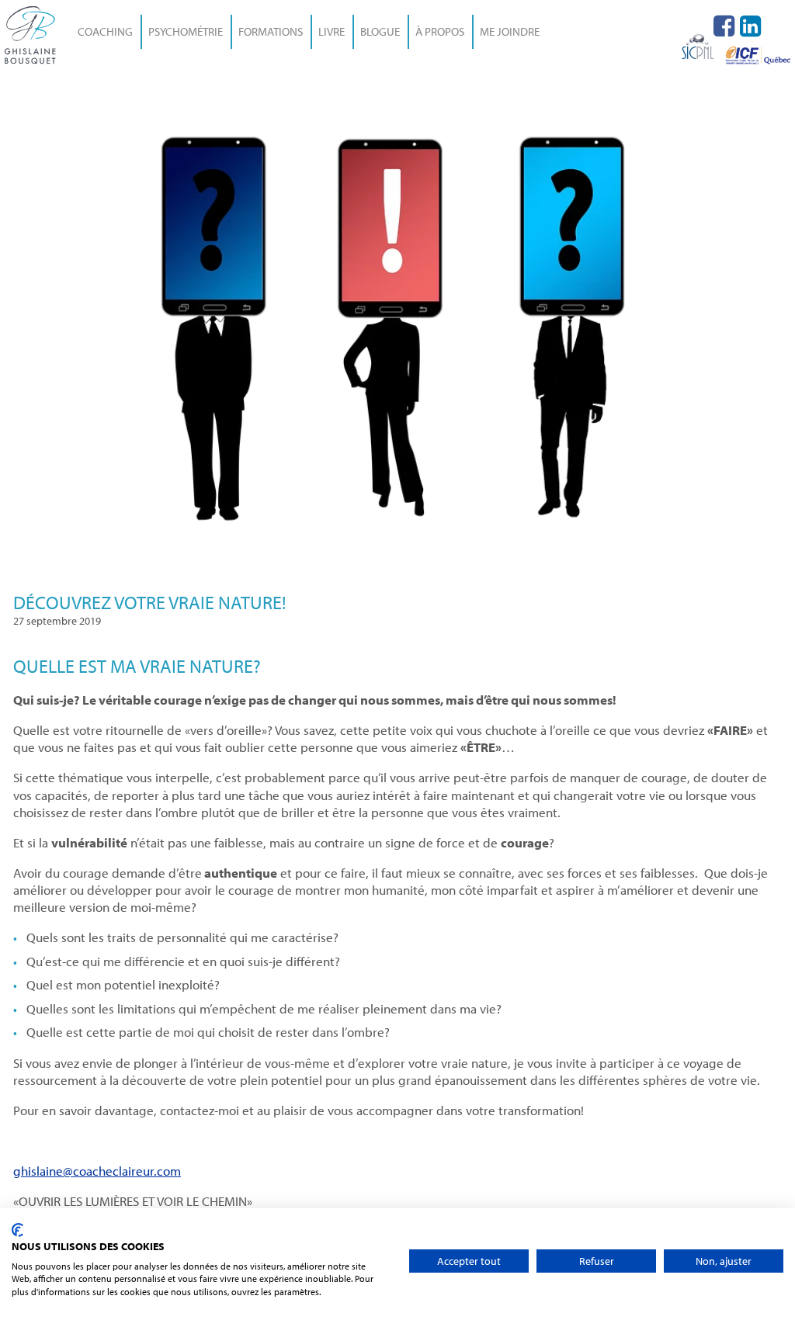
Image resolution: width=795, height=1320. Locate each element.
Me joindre (510, 31)
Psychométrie (185, 31)
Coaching (105, 31)
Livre (331, 31)
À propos (439, 31)
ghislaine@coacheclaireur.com (97, 1170)
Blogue (380, 31)
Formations (270, 31)
